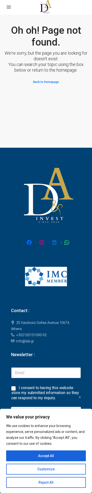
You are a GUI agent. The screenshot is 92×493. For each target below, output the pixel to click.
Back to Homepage (46, 82)
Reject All (46, 482)
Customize (46, 469)
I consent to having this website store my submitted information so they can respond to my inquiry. (45, 392)
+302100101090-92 (31, 335)
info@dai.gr (25, 341)
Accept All (46, 456)
